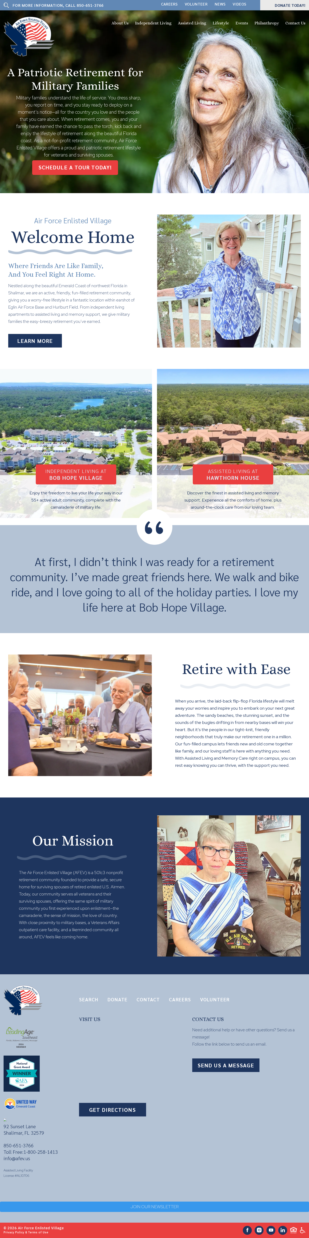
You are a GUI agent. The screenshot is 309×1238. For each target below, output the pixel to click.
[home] (31, 36)
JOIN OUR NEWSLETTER (155, 1206)
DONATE (117, 999)
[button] (120, 24)
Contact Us (295, 23)
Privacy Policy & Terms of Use (26, 1232)
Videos (239, 3)
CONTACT (148, 999)
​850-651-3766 (19, 1145)
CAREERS (180, 999)
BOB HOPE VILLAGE (76, 474)
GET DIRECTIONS (112, 1109)
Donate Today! (290, 5)
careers (169, 3)
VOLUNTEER (215, 999)
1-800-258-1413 (40, 1152)
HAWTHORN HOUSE (233, 474)
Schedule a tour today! (75, 167)
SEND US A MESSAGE (226, 1065)
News (220, 3)
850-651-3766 (90, 5)
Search (88, 999)
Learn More (35, 340)
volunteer (196, 3)
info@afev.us (17, 1158)
